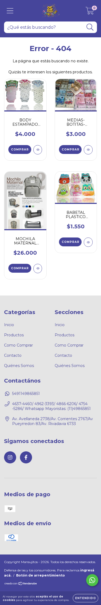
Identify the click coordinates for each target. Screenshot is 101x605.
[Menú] (10, 11)
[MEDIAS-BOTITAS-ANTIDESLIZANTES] (88, 149)
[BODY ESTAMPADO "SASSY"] (37, 149)
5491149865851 (26, 393)
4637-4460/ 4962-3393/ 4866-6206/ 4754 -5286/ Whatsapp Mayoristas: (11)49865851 (51, 406)
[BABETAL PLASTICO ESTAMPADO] (88, 242)
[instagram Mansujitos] (10, 457)
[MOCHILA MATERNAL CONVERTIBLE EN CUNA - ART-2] (37, 268)
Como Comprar (18, 345)
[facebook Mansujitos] (26, 457)
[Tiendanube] (21, 584)
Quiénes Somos (19, 365)
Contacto (13, 355)
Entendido (85, 598)
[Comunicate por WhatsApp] (92, 580)
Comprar (20, 149)
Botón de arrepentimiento (40, 575)
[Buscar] (90, 27)
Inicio (9, 324)
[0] (89, 12)
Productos (14, 335)
